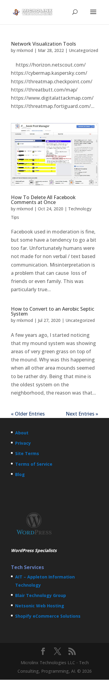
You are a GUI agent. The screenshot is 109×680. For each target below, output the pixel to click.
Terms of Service (33, 464)
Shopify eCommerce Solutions (48, 616)
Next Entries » (82, 413)
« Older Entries (28, 413)
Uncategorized (83, 50)
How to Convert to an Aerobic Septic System (52, 311)
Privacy (23, 443)
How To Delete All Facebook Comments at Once (43, 199)
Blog (20, 474)
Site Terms (27, 453)
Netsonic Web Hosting (39, 606)
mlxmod (25, 50)
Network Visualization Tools (43, 43)
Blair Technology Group (40, 595)
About (21, 433)
